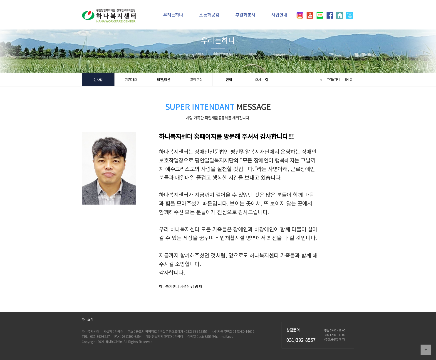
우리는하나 (173, 14)
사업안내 (279, 14)
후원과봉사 (245, 14)
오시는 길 (261, 79)
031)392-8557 (301, 339)
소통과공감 (209, 14)
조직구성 (196, 79)
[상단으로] (425, 349)
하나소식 (87, 319)
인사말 (98, 79)
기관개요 (131, 79)
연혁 (229, 79)
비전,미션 (163, 79)
